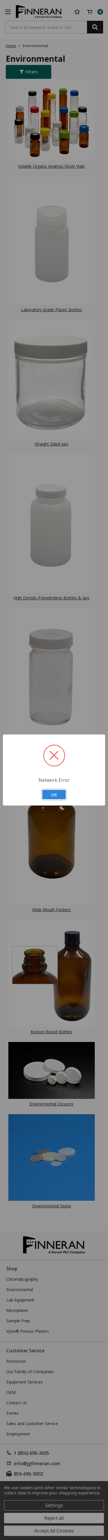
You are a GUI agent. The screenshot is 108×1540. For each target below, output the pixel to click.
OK (54, 794)
